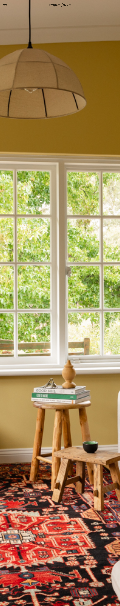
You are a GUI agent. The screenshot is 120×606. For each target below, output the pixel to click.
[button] (5, 4)
